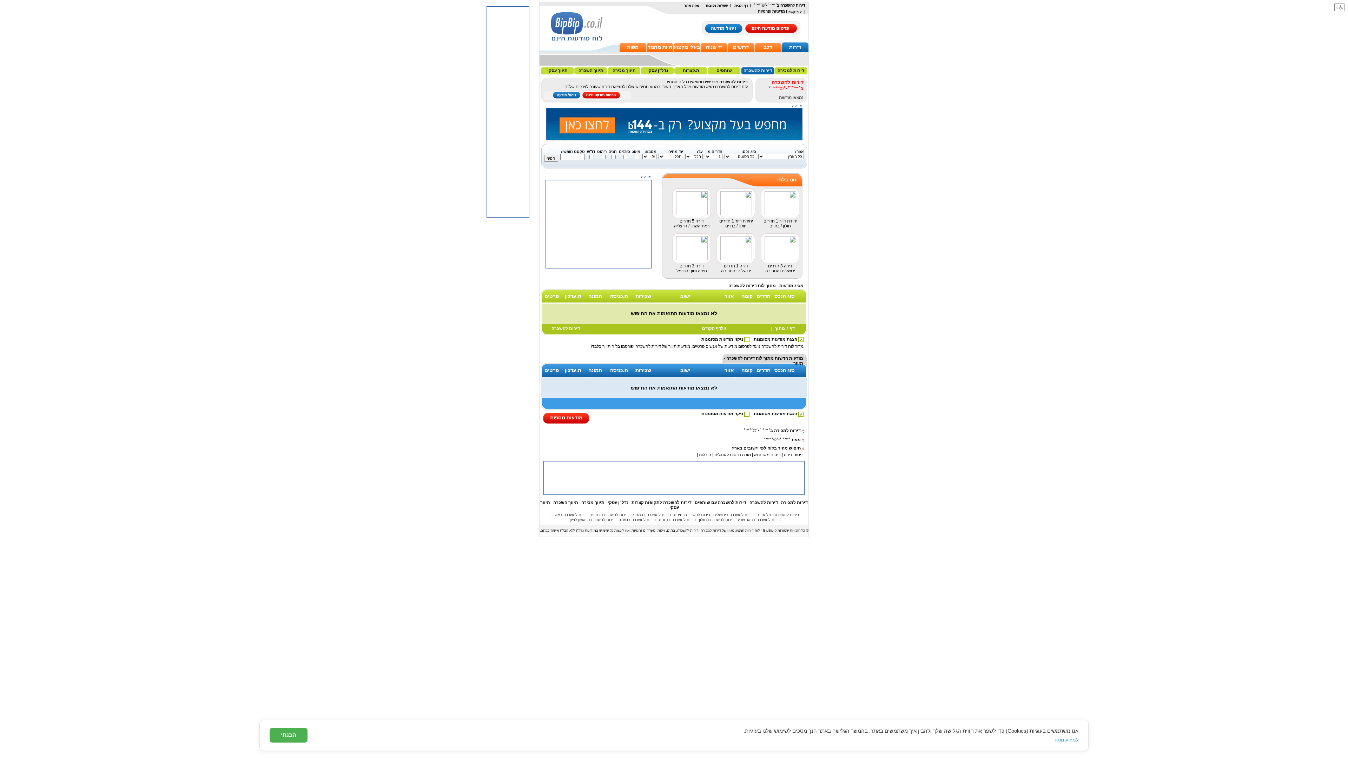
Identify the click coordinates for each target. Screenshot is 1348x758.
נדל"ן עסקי (657, 70)
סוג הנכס (784, 296)
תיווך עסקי (557, 70)
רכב (768, 47)
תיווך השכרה (591, 70)
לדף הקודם (712, 328)
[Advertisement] (599, 312)
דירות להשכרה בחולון (716, 520)
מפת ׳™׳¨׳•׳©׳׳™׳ (782, 439)
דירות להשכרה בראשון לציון (592, 520)
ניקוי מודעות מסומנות (722, 339)
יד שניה (714, 47)
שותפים (724, 70)
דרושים (741, 47)
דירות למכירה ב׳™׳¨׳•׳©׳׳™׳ (772, 430)
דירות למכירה (791, 70)
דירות (795, 47)
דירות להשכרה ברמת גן (651, 515)
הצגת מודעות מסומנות (776, 339)
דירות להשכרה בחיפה (692, 515)
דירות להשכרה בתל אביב (778, 515)
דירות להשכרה (758, 70)
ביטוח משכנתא (767, 454)
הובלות (705, 454)
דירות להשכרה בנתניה (677, 520)
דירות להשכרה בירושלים (733, 515)
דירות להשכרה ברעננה (637, 520)
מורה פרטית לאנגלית (732, 454)
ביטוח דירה (794, 454)
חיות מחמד (660, 47)
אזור (729, 296)
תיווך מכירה (624, 70)
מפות (633, 47)
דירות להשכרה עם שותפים (720, 502)
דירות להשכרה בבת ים (609, 515)
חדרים (763, 296)
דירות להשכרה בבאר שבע (759, 520)
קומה (747, 296)
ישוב (685, 296)
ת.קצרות (691, 70)
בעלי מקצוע (687, 47)
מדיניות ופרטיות (771, 11)
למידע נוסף (1066, 740)
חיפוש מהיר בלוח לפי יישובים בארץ (766, 448)
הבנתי (288, 735)
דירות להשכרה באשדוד (568, 515)
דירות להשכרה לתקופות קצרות (662, 502)
